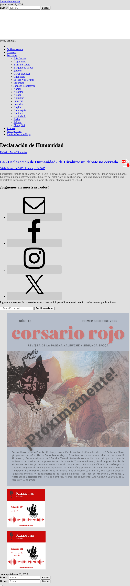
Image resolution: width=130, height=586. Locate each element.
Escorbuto (19, 82)
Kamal (17, 88)
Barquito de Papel (23, 67)
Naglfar (18, 107)
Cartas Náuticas (22, 73)
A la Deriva (20, 58)
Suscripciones (14, 131)
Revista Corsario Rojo (18, 134)
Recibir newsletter (44, 308)
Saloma (17, 122)
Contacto (11, 52)
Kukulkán (19, 98)
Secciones (12, 55)
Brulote (17, 70)
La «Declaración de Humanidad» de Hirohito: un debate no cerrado (59, 162)
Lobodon (18, 104)
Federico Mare (8, 152)
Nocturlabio (20, 116)
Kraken (17, 94)
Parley (17, 119)
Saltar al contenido (10, 1)
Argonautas (20, 61)
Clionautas (19, 76)
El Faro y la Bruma (24, 79)
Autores (11, 128)
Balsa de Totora (22, 64)
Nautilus (18, 113)
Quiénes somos (15, 49)
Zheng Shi (19, 125)
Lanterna (18, 101)
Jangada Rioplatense (24, 85)
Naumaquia (20, 110)
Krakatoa (18, 91)
